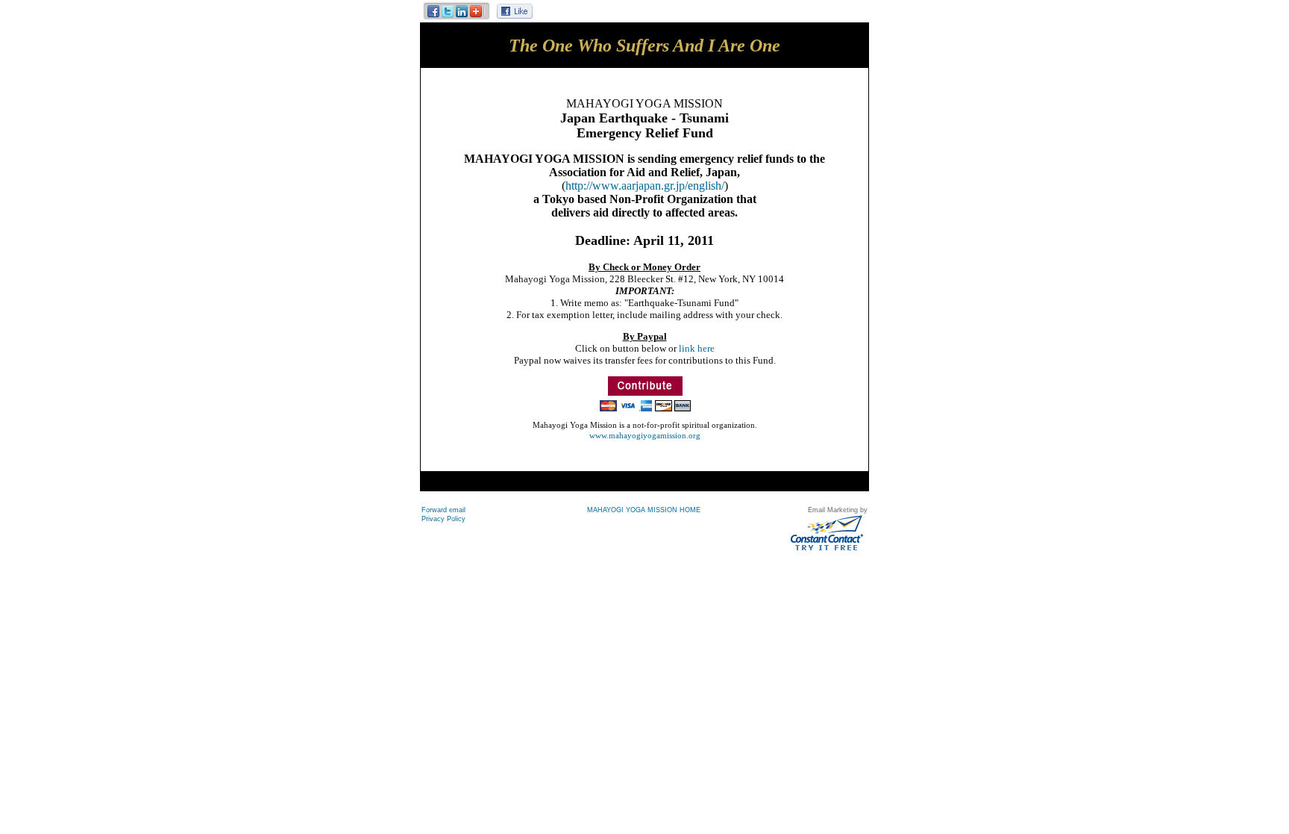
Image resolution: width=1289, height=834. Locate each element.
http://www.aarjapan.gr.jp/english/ (644, 185)
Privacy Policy (443, 519)
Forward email (443, 510)
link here (697, 348)
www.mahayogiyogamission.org (644, 435)
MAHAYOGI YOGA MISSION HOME (643, 510)
